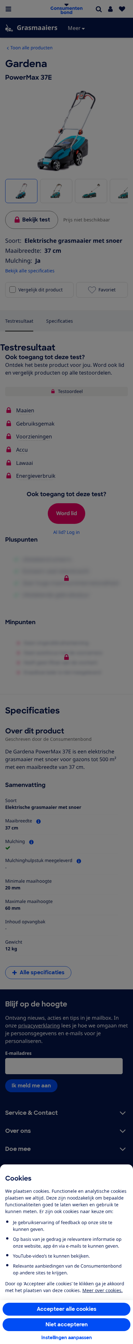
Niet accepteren (67, 1324)
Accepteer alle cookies (67, 1309)
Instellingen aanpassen (66, 1337)
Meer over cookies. (102, 1290)
